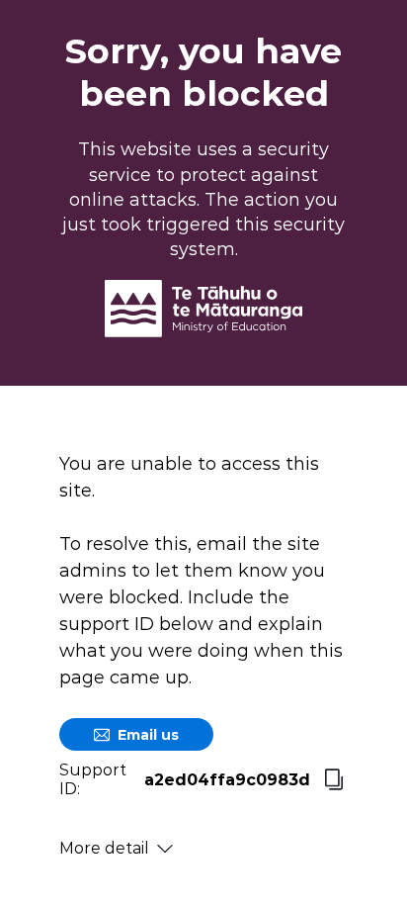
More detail (104, 848)
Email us (148, 735)
